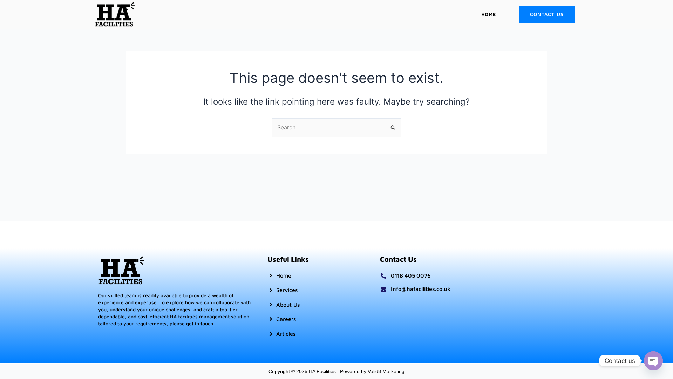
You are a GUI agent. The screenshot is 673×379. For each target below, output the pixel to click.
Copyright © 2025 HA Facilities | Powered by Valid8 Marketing (336, 371)
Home (488, 14)
